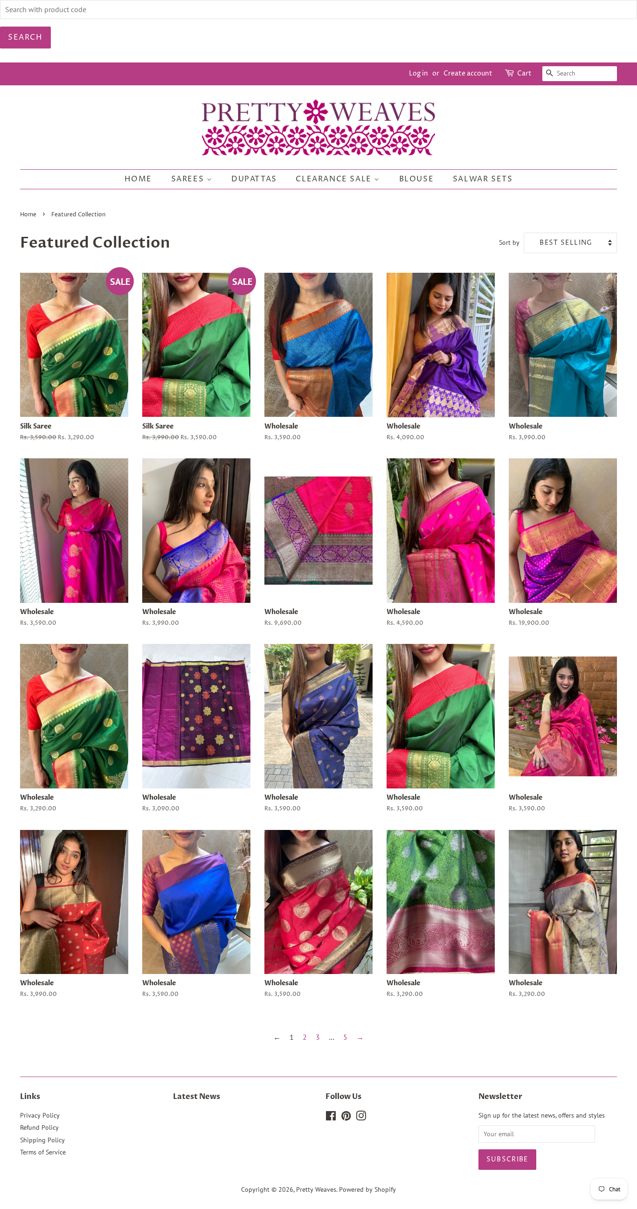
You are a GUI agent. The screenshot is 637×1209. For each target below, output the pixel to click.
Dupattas (254, 179)
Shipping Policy (42, 1140)
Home (138, 179)
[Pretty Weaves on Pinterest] (346, 1117)
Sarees (189, 179)
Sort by (509, 242)
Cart (524, 73)
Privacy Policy (40, 1115)
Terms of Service (43, 1152)
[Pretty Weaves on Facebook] (330, 1117)
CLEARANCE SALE (335, 179)
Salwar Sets (483, 179)
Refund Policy (39, 1127)
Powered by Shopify (367, 1189)
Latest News (196, 1097)
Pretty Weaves (316, 1189)
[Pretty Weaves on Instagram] (361, 1117)
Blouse (416, 179)
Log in (418, 73)
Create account (467, 73)
